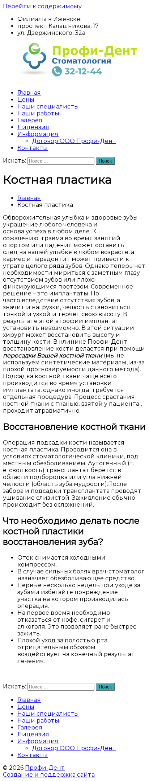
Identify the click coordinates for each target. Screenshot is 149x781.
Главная (29, 92)
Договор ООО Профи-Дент (74, 141)
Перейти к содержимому (42, 6)
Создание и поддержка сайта (49, 774)
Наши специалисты (48, 106)
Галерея (29, 120)
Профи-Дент (45, 767)
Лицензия (33, 127)
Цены (25, 99)
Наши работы (38, 113)
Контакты (32, 147)
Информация (38, 134)
